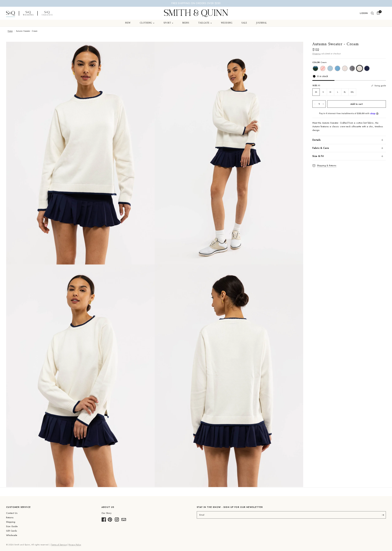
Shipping (316, 53)
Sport (167, 23)
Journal (261, 23)
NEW (128, 23)
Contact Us (11, 513)
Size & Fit (318, 156)
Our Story (107, 513)
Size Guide (12, 526)
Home (10, 31)
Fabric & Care (320, 148)
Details (316, 140)
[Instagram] (117, 520)
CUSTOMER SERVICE (18, 507)
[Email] (123, 520)
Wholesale (11, 535)
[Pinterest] (110, 520)
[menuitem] (128, 23)
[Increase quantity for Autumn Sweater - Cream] (323, 104)
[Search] (372, 13)
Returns (10, 517)
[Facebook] (104, 520)
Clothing (146, 23)
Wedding (226, 23)
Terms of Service (59, 544)
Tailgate (203, 23)
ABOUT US (108, 507)
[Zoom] (148, 48)
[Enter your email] (383, 515)
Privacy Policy (75, 544)
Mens (185, 23)
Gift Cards (11, 530)
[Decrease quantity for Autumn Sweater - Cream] (315, 104)
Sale (244, 23)
